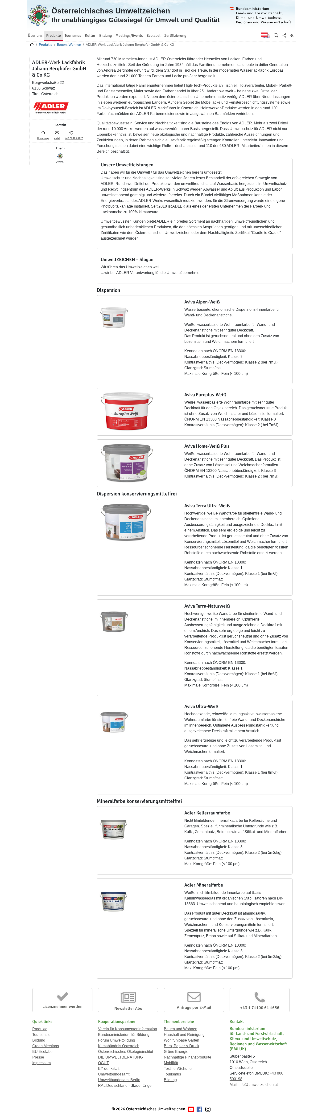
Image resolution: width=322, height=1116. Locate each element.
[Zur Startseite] (31, 46)
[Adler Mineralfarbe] (114, 901)
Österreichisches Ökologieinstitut (125, 1052)
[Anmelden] (292, 35)
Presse (38, 1057)
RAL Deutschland (113, 1085)
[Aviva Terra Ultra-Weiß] (126, 522)
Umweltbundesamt (113, 1074)
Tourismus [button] (73, 35)
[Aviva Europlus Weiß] (126, 411)
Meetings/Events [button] (129, 35)
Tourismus (41, 1035)
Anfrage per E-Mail (194, 1007)
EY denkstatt (108, 1069)
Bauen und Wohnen (180, 1029)
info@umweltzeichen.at (258, 1085)
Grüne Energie (176, 1052)
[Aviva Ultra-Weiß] (114, 723)
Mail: (234, 1085)
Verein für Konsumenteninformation (127, 1029)
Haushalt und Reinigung (184, 1035)
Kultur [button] (90, 35)
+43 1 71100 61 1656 (259, 1007)
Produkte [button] (53, 35)
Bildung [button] (105, 35)
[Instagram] (208, 1109)
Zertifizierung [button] (175, 35)
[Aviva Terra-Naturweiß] (114, 622)
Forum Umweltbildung (116, 1040)
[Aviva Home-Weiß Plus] (126, 463)
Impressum (41, 1063)
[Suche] (276, 35)
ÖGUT (103, 1063)
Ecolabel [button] (154, 35)
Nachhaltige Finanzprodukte (187, 1057)
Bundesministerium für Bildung (123, 1035)
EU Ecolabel (43, 1052)
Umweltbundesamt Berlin (119, 1080)
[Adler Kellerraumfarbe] (114, 829)
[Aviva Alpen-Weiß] (114, 318)
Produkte (45, 44)
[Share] (284, 35)
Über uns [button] (35, 35)
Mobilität (171, 1063)
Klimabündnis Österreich (118, 1046)
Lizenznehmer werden (62, 1006)
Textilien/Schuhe (178, 1069)
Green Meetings (45, 1046)
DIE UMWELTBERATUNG (120, 1057)
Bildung (38, 1040)
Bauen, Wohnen (69, 44)
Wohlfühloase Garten (181, 1040)
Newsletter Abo (128, 1008)
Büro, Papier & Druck (181, 1046)
